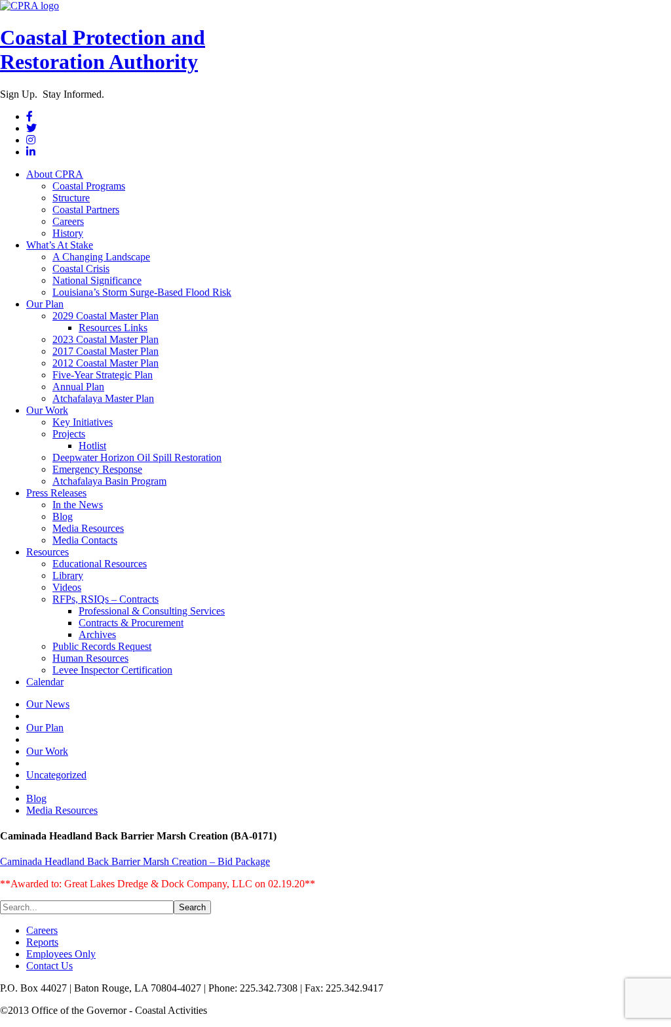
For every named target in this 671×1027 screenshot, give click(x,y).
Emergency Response (97, 469)
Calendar (45, 681)
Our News (47, 704)
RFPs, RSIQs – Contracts (105, 599)
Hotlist (92, 445)
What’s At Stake (59, 245)
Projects (68, 433)
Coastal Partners (85, 209)
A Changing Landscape (101, 256)
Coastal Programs (88, 185)
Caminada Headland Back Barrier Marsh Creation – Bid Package (135, 861)
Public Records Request (101, 646)
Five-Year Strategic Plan (102, 374)
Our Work (47, 410)
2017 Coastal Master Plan (105, 351)
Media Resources (88, 528)
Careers (68, 221)
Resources (47, 551)
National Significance (97, 280)
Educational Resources (99, 563)
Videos (66, 587)
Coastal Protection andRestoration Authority (102, 49)
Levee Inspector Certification (112, 669)
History (67, 233)
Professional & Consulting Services (152, 610)
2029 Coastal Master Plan (105, 315)
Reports (42, 942)
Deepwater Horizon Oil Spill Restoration (136, 457)
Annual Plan (78, 386)
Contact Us (49, 965)
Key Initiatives (82, 422)
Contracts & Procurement (131, 622)
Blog (62, 516)
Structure (71, 197)
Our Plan (45, 304)
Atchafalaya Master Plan (103, 398)
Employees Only (61, 953)
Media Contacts (84, 540)
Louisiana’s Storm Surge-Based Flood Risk (141, 292)
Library (67, 575)
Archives (97, 634)
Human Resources (90, 658)
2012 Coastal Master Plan (105, 363)
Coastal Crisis (80, 268)
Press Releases (56, 492)
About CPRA (54, 174)
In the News (77, 504)
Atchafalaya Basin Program (109, 481)
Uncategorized (56, 774)
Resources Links (113, 327)
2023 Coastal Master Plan (105, 339)
